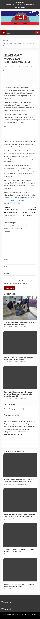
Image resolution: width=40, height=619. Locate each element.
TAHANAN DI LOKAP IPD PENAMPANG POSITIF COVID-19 (11, 211)
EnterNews (29, 614)
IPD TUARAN (11, 203)
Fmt (15, 519)
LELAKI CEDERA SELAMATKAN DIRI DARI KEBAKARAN (29, 211)
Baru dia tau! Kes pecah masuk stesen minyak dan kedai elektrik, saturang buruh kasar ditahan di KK (19, 394)
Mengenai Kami (10, 4)
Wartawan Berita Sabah (11, 67)
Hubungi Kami (20, 4)
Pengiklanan (30, 4)
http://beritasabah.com (16, 200)
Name (6, 259)
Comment (7, 231)
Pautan (23, 7)
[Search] (33, 33)
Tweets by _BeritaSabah (12, 415)
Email (6, 266)
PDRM (18, 203)
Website (7, 274)
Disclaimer (16, 7)
